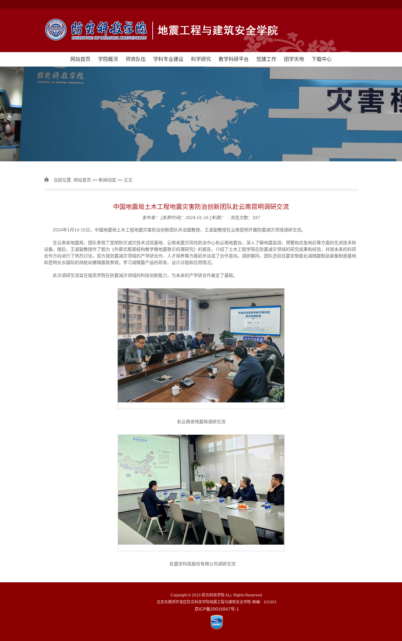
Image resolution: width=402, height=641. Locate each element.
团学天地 (294, 59)
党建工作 (266, 59)
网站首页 (80, 59)
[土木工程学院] (201, 30)
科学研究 (201, 59)
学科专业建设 (168, 59)
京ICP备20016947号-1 (216, 608)
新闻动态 (107, 179)
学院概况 (108, 59)
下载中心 (322, 59)
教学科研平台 (234, 59)
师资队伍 (136, 59)
